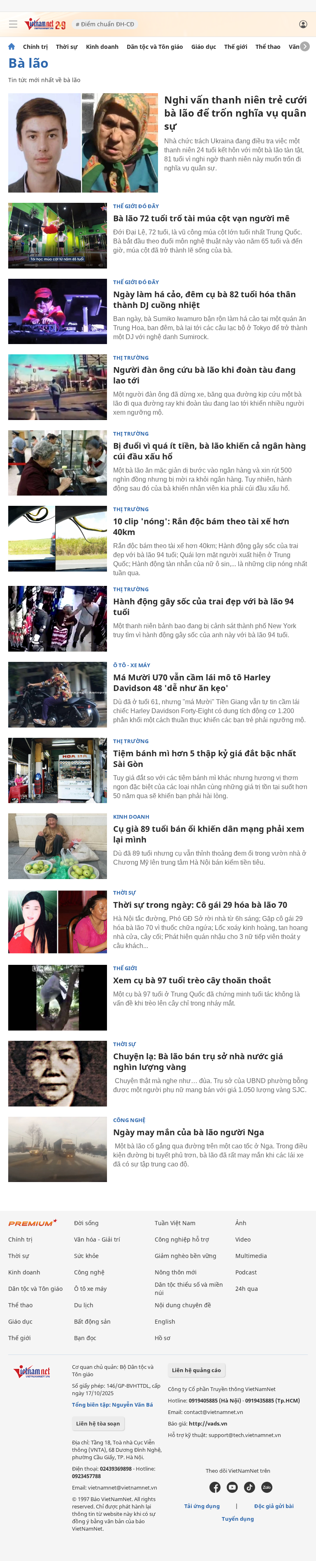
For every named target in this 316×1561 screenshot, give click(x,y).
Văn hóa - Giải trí (97, 1239)
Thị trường (131, 357)
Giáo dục (203, 47)
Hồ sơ (162, 1338)
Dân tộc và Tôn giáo (155, 47)
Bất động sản (92, 1321)
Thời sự (67, 47)
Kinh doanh (102, 47)
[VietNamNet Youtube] (232, 1490)
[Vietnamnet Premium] (33, 1226)
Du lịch (83, 1305)
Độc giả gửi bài (274, 1506)
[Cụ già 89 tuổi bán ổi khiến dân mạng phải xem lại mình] (57, 846)
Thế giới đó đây (136, 206)
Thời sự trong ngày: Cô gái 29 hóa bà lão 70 (200, 904)
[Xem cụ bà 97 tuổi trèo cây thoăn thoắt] (57, 998)
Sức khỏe (86, 1256)
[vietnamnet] (44, 27)
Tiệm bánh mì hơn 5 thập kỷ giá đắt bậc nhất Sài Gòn (204, 758)
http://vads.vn (208, 1423)
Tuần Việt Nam (175, 1223)
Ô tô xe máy (90, 1288)
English (165, 1321)
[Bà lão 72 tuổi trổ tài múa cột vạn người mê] (57, 236)
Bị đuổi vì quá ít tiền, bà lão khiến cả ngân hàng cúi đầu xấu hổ (209, 451)
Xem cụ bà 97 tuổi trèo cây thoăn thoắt (192, 980)
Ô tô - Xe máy (131, 665)
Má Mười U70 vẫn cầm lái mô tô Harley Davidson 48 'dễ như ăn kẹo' (191, 682)
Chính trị (35, 47)
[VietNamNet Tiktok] (249, 1490)
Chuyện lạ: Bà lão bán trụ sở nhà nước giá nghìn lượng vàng (198, 1061)
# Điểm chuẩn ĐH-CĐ (105, 24)
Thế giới (235, 47)
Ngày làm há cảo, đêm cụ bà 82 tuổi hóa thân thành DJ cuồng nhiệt (204, 299)
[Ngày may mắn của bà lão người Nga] (57, 1149)
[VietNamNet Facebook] (215, 1490)
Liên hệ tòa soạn (98, 1423)
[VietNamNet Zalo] (266, 1490)
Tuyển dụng (238, 1518)
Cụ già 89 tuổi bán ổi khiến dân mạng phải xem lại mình (208, 834)
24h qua (246, 1288)
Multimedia (251, 1256)
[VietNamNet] (11, 47)
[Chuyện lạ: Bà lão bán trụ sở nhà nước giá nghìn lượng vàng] (57, 1073)
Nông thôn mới (176, 1272)
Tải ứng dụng (202, 1506)
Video (243, 1239)
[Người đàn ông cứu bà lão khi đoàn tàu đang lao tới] (57, 387)
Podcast (246, 1272)
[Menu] (13, 24)
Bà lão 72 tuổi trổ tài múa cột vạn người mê (201, 218)
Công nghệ (129, 1120)
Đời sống (86, 1223)
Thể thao (268, 47)
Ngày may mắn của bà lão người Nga (188, 1132)
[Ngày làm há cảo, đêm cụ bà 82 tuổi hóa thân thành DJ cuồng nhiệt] (57, 311)
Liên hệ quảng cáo (196, 1370)
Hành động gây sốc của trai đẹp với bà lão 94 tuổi (203, 607)
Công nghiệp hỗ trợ (182, 1239)
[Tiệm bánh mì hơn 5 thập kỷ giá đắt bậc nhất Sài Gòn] (57, 770)
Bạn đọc (85, 1338)
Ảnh (240, 1223)
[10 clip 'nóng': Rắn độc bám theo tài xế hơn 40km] (57, 539)
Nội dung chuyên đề (183, 1305)
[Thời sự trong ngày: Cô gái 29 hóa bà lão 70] (57, 922)
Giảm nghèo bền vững (185, 1256)
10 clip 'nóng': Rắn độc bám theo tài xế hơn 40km (201, 526)
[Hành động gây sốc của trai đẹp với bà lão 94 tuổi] (57, 619)
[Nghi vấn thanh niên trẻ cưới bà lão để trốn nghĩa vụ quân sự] (83, 143)
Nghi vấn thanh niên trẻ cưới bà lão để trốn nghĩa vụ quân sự (235, 113)
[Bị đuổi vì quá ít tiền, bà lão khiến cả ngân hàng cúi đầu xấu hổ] (57, 463)
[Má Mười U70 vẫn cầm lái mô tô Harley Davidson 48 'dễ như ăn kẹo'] (57, 695)
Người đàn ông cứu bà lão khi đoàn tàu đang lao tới (204, 375)
